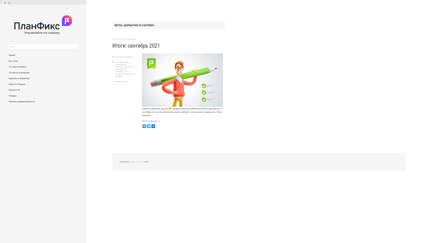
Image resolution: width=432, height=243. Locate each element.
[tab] (5, 3)
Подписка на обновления (19, 78)
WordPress (124, 162)
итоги (126, 72)
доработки (129, 67)
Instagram (124, 62)
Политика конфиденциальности (22, 101)
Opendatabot (120, 65)
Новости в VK (14, 90)
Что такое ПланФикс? (18, 67)
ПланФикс (119, 74)
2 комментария (121, 82)
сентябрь (119, 76)
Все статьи (13, 61)
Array (146, 162)
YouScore (119, 67)
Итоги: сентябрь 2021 (136, 45)
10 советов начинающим (19, 72)
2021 (117, 62)
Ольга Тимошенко (128, 39)
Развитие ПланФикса (124, 57)
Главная (12, 55)
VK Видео (13, 96)
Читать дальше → (151, 120)
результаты (129, 74)
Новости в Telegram (17, 84)
